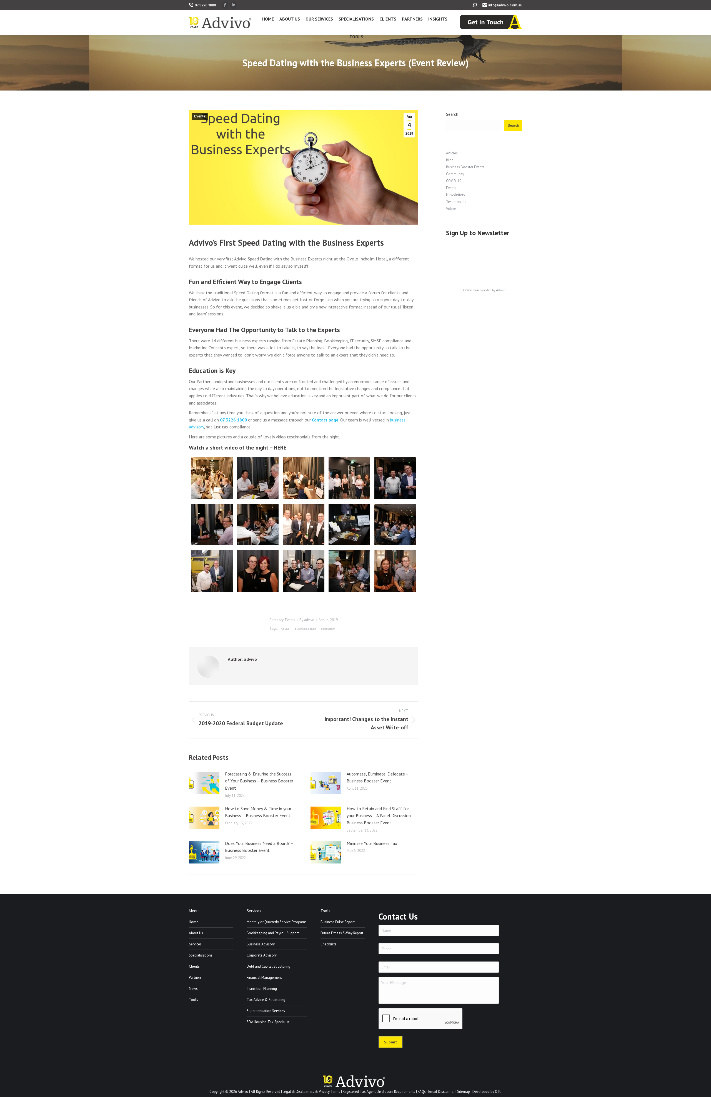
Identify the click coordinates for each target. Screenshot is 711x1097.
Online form (471, 290)
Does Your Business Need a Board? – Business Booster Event (259, 846)
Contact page (325, 420)
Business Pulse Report (338, 922)
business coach (305, 628)
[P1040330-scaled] (395, 524)
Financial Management (264, 977)
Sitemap (463, 1091)
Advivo (285, 628)
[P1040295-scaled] (303, 478)
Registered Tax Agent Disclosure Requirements (379, 1091)
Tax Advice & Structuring (266, 999)
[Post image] (204, 783)
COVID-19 (453, 181)
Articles (452, 153)
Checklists (328, 944)
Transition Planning (262, 988)
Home (193, 922)
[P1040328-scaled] (258, 524)
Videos (451, 208)
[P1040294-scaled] (212, 478)
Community (455, 174)
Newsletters (455, 194)
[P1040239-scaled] (349, 478)
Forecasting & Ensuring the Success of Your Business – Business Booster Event (259, 781)
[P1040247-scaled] (395, 478)
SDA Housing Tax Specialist (268, 1022)
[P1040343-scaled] (349, 571)
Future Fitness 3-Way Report (342, 933)
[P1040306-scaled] (303, 571)
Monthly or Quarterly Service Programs (277, 922)
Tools (193, 999)
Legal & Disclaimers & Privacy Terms (311, 1091)
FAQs (422, 1091)
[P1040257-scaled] (303, 524)
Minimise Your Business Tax (372, 843)
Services (195, 944)
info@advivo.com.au (505, 5)
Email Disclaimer (441, 1091)
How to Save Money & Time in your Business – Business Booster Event (258, 812)
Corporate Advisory (262, 955)
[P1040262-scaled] (258, 571)
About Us (196, 933)
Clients (194, 966)
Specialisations (200, 955)
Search (452, 114)
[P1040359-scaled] (212, 571)
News (193, 988)
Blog (450, 160)
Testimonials (456, 201)
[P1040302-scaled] (212, 524)
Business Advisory (261, 944)
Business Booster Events (465, 167)
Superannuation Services (266, 1010)
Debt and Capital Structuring (268, 966)
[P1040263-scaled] (395, 571)
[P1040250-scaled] (349, 524)
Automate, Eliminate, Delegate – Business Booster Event (378, 777)
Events (199, 116)
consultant (328, 628)
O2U (498, 1091)
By (306, 619)
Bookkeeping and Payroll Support (273, 933)
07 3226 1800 (205, 5)
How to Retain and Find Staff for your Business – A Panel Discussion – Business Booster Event (380, 815)
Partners (195, 977)
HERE (280, 447)
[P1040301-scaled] (258, 478)
